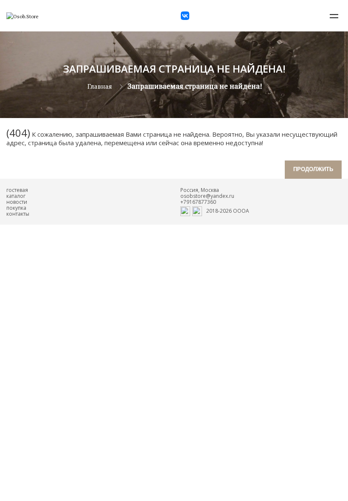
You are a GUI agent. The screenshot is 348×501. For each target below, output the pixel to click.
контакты (17, 213)
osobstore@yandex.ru (207, 196)
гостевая (17, 190)
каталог (15, 196)
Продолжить (313, 169)
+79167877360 (198, 201)
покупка (16, 207)
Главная (99, 86)
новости (16, 201)
